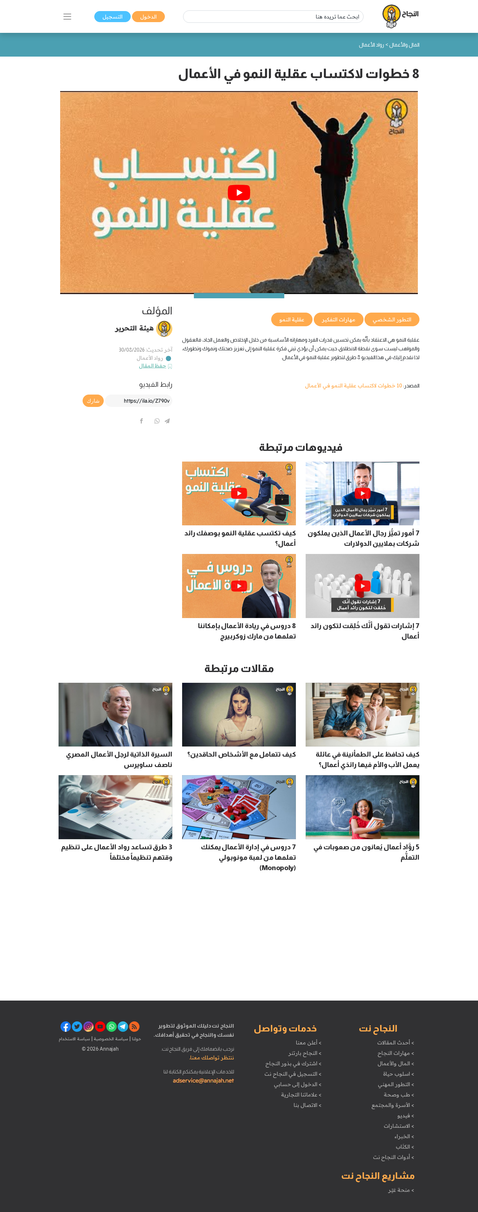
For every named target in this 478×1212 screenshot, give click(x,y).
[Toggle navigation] (67, 16)
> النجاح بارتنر (304, 1053)
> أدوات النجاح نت (393, 1157)
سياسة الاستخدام (74, 1038)
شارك (93, 400)
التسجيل (112, 16)
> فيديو (405, 1115)
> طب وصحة (399, 1094)
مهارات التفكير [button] (338, 319)
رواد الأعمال (150, 358)
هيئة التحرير (134, 328)
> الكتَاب (405, 1146)
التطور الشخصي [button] (392, 319)
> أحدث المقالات (395, 1042)
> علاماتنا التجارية (301, 1094)
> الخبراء (404, 1136)
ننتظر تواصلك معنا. (211, 1057)
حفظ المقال (152, 365)
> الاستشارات (399, 1126)
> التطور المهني (396, 1084)
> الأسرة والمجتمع (392, 1105)
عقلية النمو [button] (292, 319)
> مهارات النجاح (396, 1053)
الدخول (148, 16)
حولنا (136, 1038)
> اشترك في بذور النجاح (293, 1063)
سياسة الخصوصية (110, 1038)
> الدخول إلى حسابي (298, 1084)
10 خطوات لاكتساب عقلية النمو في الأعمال (353, 385)
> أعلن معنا (308, 1042)
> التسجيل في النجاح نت (293, 1074)
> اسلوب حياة (398, 1074)
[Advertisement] (115, 486)
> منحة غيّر (401, 1190)
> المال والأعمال (396, 1063)
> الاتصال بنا (307, 1105)
